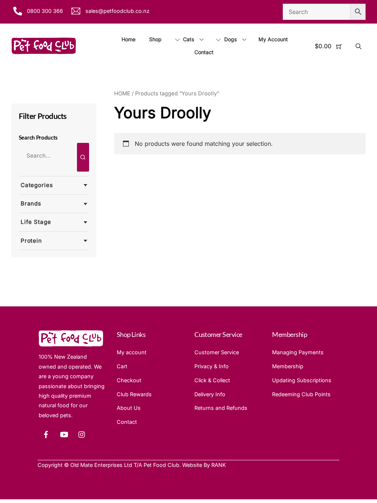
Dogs (230, 39)
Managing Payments (298, 352)
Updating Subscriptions (301, 380)
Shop (155, 39)
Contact (204, 52)
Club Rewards (134, 394)
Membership (287, 366)
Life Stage (36, 221)
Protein (31, 240)
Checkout (129, 380)
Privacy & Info (211, 366)
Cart (122, 366)
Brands (31, 203)
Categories (37, 185)
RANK (218, 465)
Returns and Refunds (220, 408)
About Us (129, 408)
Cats (188, 39)
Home (128, 39)
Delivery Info (209, 394)
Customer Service (216, 352)
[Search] (83, 157)
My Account (273, 39)
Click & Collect (212, 380)
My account (132, 352)
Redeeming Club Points (301, 394)
